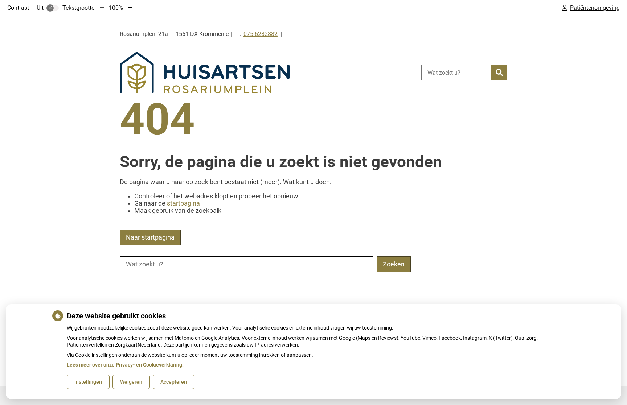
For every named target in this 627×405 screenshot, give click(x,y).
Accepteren (173, 382)
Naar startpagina (150, 237)
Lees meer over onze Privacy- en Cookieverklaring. (125, 365)
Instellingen (88, 382)
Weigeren (131, 382)
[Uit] (52, 8)
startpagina (183, 203)
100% (116, 7)
